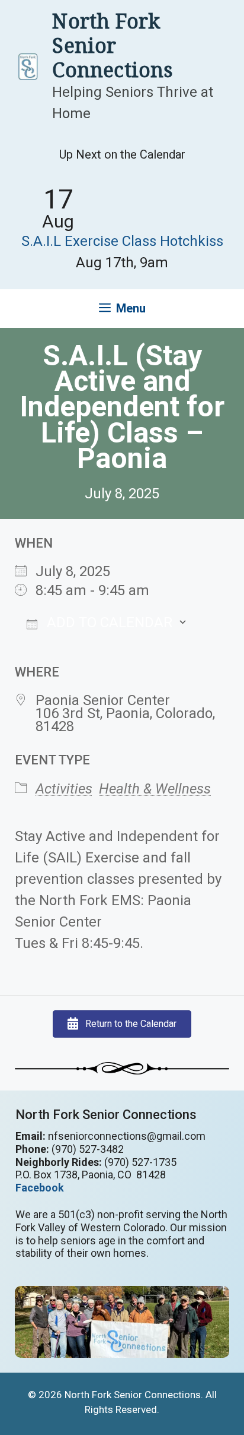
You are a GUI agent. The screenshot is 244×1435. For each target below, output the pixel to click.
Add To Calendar (107, 622)
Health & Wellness (155, 788)
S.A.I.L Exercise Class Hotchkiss (122, 241)
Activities (64, 788)
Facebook (39, 1187)
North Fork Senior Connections (112, 45)
